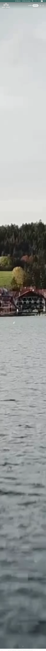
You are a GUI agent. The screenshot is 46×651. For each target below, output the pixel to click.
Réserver (35, 5)
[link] (41, 1)
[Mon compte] (43, 5)
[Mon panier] (40, 5)
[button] (40, 5)
